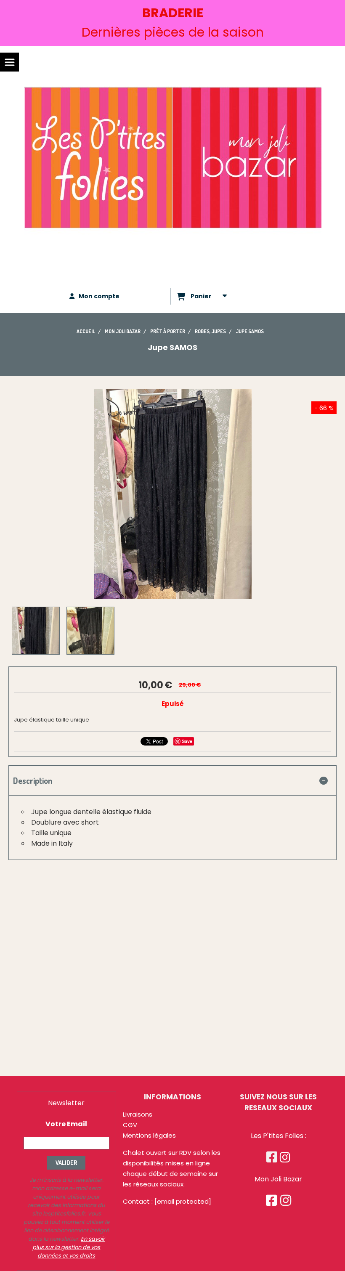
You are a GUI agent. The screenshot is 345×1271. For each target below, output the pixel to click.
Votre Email (66, 1124)
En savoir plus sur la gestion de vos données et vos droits (68, 1247)
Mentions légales (149, 1135)
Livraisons (137, 1114)
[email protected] (182, 1201)
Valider (66, 1162)
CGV (130, 1124)
